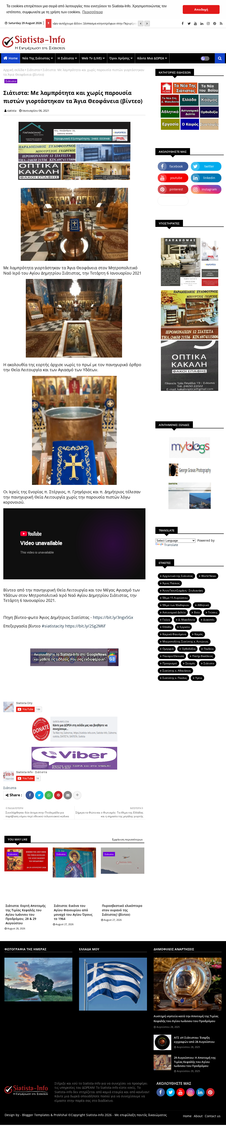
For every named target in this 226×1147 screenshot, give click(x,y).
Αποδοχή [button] (201, 9)
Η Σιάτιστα (66, 58)
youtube (176, 178)
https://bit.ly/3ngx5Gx (113, 617)
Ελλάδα (166, 627)
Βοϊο (197, 612)
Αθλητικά (203, 605)
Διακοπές (209, 620)
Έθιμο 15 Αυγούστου (175, 598)
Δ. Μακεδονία (186, 620)
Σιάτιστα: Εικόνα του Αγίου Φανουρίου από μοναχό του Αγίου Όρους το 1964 (73, 912)
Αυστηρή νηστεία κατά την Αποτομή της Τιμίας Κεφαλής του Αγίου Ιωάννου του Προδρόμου (186, 1018)
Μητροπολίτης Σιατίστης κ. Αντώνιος (185, 641)
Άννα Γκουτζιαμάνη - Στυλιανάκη (182, 590)
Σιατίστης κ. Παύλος (174, 678)
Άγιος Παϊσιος (171, 583)
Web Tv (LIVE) (92, 58)
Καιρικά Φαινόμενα (174, 634)
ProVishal (60, 1115)
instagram (209, 189)
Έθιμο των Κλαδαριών (175, 605)
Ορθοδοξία (188, 649)
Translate (171, 545)
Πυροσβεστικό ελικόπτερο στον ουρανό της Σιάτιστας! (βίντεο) (122, 910)
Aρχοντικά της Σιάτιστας (177, 576)
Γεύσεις (212, 612)
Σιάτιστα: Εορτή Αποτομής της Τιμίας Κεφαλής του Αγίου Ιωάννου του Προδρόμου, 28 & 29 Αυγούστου (26, 914)
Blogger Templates (36, 1115)
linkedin (209, 178)
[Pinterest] (58, 795)
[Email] (68, 795)
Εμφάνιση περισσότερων (127, 839)
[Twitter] (39, 795)
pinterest (176, 189)
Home (13, 58)
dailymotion (173, 201)
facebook (176, 166)
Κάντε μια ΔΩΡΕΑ (150, 58)
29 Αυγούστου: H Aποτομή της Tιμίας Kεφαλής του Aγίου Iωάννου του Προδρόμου (195, 1062)
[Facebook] (30, 795)
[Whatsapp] (49, 795)
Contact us (212, 1116)
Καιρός (198, 634)
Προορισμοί (169, 663)
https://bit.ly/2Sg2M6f (85, 626)
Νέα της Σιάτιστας (36, 58)
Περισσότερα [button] (92, 12)
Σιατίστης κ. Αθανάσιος (176, 670)
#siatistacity (53, 626)
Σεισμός (190, 663)
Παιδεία (208, 649)
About (198, 1116)
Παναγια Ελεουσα (173, 656)
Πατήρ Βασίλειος (202, 656)
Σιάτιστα (33, 70)
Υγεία (198, 678)
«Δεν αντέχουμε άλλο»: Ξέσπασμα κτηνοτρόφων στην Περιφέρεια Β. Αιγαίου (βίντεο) (97, 25)
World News (208, 576)
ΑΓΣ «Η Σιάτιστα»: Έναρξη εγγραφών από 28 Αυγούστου (194, 1039)
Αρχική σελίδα (13, 70)
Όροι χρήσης (119, 58)
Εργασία (185, 627)
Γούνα (166, 620)
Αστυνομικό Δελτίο (174, 612)
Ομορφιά (167, 649)
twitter (209, 166)
